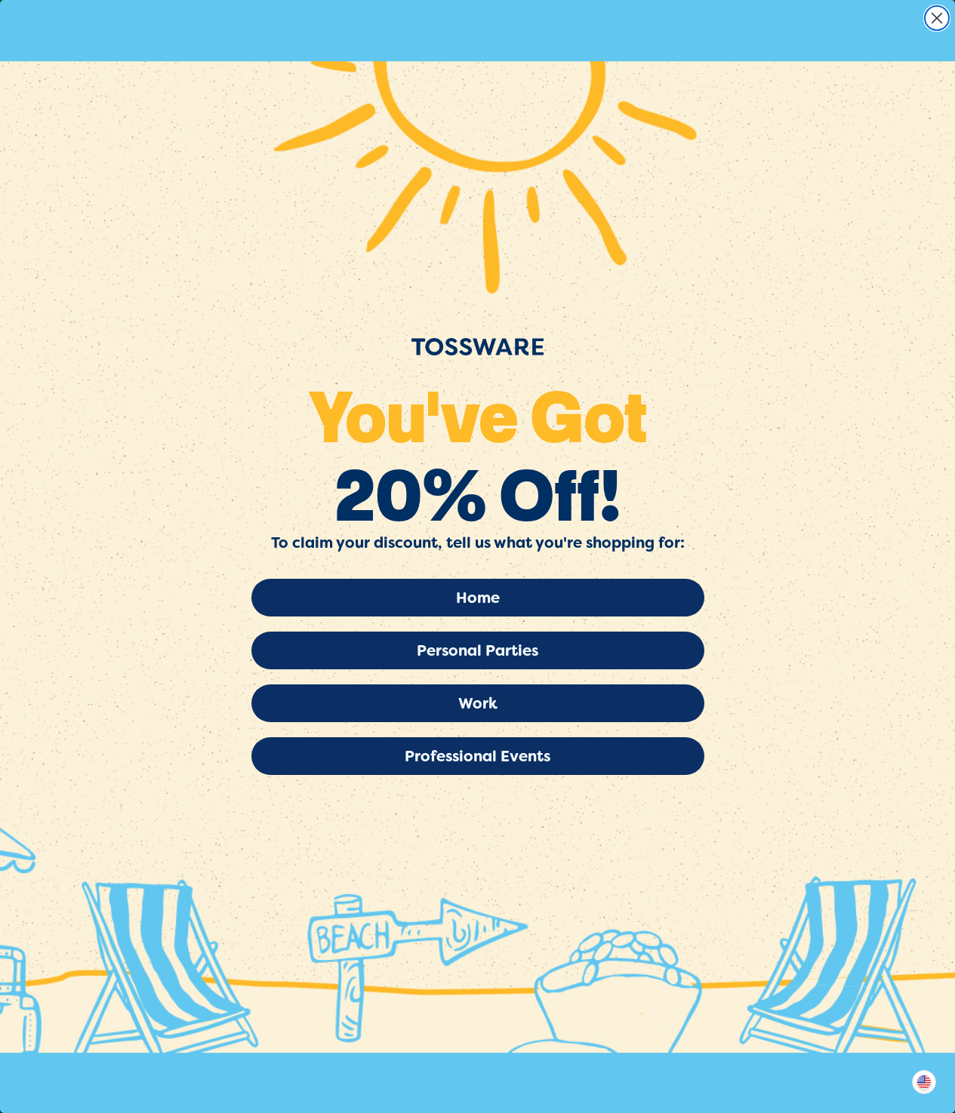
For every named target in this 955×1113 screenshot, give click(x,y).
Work (478, 703)
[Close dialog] (937, 18)
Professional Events (477, 756)
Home (478, 597)
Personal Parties (477, 650)
